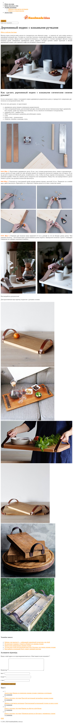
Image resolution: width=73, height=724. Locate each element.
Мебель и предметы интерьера (18, 9)
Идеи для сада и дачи (11, 6)
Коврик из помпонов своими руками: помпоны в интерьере (32, 693)
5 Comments (8, 710)
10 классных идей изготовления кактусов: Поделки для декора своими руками (30, 647)
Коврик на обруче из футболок (31, 708)
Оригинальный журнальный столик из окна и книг (41, 703)
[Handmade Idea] (36, 17)
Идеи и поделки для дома (9, 32)
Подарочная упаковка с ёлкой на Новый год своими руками (24, 644)
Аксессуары (8, 12)
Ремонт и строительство (16, 11)
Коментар (4, 670)
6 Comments (8, 700)
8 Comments (8, 695)
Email (3, 677)
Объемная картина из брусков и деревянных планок (38, 713)
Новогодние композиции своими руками (18, 645)
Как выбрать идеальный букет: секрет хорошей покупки (23, 649)
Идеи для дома (9, 4)
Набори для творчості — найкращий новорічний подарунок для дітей (27, 642)
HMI (2, 718)
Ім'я (2, 673)
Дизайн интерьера (10, 7)
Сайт (2, 680)
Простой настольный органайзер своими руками (37, 698)
